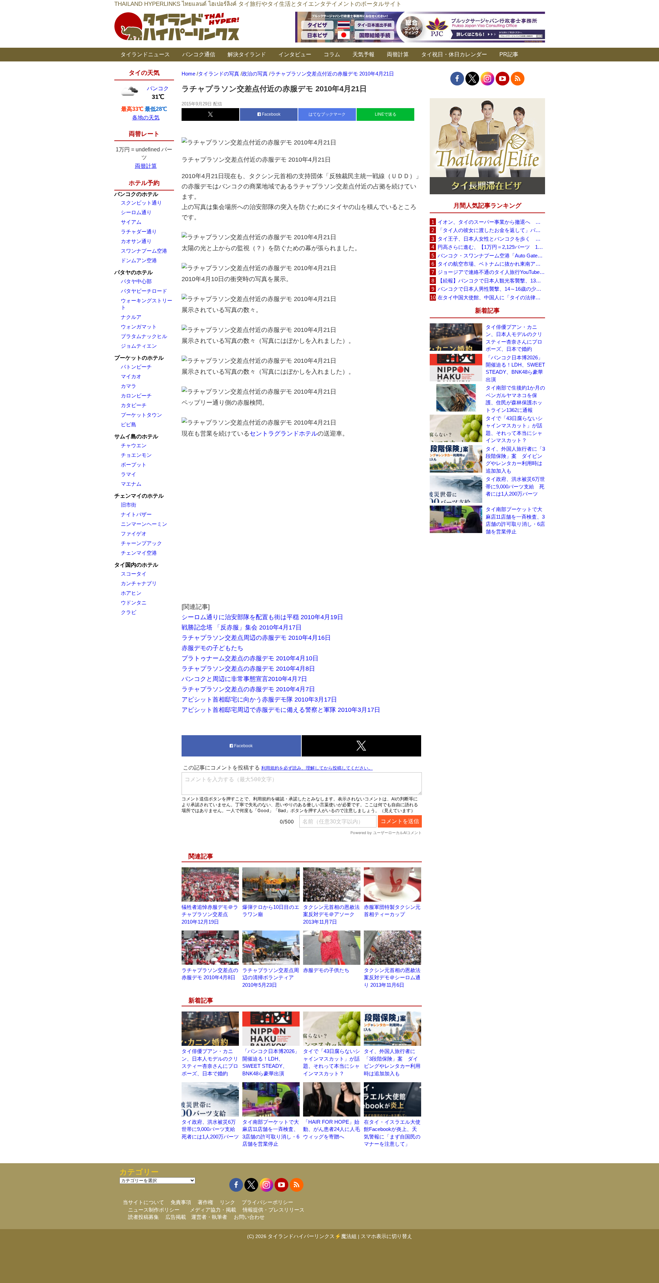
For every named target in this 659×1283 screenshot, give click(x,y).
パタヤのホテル (133, 272)
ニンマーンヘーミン (144, 524)
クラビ (128, 612)
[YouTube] (502, 78)
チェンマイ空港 (139, 553)
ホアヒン (131, 593)
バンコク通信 (198, 54)
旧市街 (128, 505)
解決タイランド (247, 54)
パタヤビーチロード (144, 291)
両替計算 (398, 54)
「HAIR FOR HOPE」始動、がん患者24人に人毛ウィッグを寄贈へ (331, 1129)
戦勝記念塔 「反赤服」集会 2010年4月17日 (242, 627)
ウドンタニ (134, 602)
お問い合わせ (249, 1217)
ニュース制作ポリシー (154, 1210)
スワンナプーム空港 (144, 251)
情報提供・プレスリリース (273, 1210)
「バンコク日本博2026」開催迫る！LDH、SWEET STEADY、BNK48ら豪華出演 (515, 368)
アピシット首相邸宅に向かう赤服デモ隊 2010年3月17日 (259, 699)
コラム (332, 54)
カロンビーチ (136, 395)
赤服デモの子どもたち (212, 648)
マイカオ (131, 376)
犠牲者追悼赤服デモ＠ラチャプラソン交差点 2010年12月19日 (210, 914)
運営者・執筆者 (209, 1217)
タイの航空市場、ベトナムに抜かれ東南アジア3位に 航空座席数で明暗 (491, 264)
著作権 (205, 1202)
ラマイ (128, 474)
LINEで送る (385, 114)
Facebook (270, 114)
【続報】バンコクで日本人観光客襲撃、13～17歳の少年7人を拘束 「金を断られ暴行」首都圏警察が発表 (491, 281)
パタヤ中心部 (136, 281)
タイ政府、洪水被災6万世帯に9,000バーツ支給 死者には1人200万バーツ (211, 1129)
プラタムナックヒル (144, 336)
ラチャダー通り (139, 231)
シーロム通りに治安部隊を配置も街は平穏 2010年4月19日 (262, 617)
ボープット (134, 464)
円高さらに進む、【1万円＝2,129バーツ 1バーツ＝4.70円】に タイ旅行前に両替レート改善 (491, 247)
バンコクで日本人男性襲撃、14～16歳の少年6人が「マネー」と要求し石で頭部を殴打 (491, 289)
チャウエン (134, 445)
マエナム (131, 484)
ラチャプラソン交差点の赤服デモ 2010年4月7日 (248, 689)
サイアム (131, 222)
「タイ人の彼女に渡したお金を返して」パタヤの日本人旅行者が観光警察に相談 (491, 230)
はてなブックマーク (327, 114)
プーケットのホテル (139, 358)
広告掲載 (175, 1217)
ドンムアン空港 (139, 260)
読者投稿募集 (143, 1217)
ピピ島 (128, 424)
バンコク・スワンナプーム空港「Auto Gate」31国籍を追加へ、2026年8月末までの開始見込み (491, 255)
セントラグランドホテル (283, 433)
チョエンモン (136, 455)
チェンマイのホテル (139, 496)
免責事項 (181, 1202)
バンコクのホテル (136, 194)
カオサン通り (136, 241)
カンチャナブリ (139, 583)
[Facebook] (457, 78)
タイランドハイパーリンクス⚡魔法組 (312, 1236)
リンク (227, 1202)
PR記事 (508, 54)
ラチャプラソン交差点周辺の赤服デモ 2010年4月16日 (256, 637)
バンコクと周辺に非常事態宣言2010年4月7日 (244, 678)
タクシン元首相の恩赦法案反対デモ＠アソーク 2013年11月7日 (331, 914)
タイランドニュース (145, 54)
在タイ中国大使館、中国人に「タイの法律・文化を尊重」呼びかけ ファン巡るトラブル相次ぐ (491, 297)
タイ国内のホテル (136, 565)
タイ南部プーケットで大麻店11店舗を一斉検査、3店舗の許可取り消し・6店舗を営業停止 (515, 520)
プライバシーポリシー (267, 1202)
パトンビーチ (136, 367)
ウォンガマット (139, 327)
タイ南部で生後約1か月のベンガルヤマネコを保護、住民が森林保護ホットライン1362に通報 (515, 399)
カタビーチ (134, 405)
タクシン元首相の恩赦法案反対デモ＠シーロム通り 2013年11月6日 (392, 977)
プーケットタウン (141, 415)
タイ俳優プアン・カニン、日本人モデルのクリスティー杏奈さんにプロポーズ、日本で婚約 (514, 338)
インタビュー (294, 54)
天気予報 (363, 54)
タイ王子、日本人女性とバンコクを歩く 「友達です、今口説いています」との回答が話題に (491, 239)
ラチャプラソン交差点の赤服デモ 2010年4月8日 (248, 668)
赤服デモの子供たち (326, 970)
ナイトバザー (136, 514)
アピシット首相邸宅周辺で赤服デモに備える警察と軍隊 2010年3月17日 (281, 709)
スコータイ (134, 574)
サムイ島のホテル (136, 436)
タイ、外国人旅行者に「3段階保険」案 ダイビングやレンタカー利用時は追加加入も (515, 460)
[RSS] (517, 78)
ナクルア (131, 317)
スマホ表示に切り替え (386, 1236)
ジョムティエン (139, 346)
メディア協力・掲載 (213, 1210)
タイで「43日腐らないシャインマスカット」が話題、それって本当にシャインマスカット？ (514, 429)
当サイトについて (143, 1202)
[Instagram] (487, 78)
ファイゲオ (134, 533)
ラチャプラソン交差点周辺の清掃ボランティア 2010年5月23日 (270, 977)
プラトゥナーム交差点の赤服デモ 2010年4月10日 (250, 658)
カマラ (128, 386)
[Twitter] (472, 78)
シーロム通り (136, 212)
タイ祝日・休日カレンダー (454, 54)
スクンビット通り (141, 203)
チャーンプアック (141, 543)
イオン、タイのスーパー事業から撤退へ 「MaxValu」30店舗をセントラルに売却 (491, 222)
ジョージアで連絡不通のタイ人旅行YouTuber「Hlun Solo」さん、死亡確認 (491, 272)
